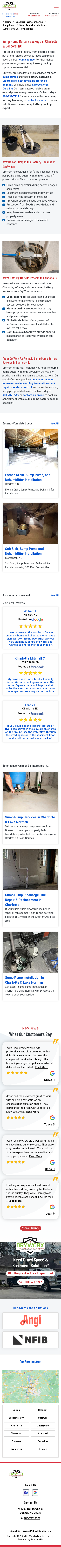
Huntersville (39, 80)
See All (54, 423)
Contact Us (35, 15)
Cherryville (43, 1425)
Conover (16, 1441)
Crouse (43, 1449)
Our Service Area (30, 1361)
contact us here (36, 100)
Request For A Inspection (10, 15)
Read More (41, 1067)
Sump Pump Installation (32, 25)
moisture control (21, 387)
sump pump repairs (42, 379)
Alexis (16, 1410)
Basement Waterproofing (29, 22)
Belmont (7, 84)
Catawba (42, 1418)
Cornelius (43, 1441)
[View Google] (35, 1492)
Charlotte (16, 1425)
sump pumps (27, 59)
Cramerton (16, 1449)
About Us (15, 1531)
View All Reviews (30, 1228)
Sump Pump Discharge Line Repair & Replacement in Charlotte (25, 900)
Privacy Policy (29, 1531)
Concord (43, 1433)
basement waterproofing (17, 383)
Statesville (24, 80)
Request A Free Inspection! (33, 1273)
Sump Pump (8, 25)
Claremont (16, 1433)
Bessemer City (16, 1418)
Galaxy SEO (37, 1539)
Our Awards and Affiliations (30, 1308)
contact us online (33, 395)
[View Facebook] (26, 1492)
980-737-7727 (53, 15)
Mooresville (9, 80)
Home (8, 22)
